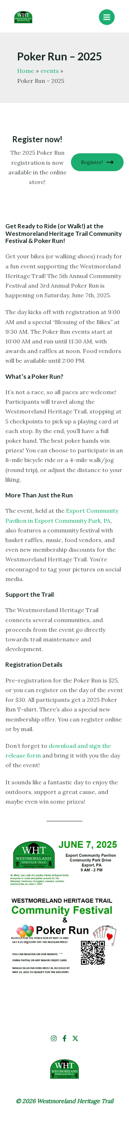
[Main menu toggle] (107, 17)
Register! (92, 162)
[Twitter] (75, 1038)
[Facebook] (64, 1038)
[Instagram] (54, 1038)
